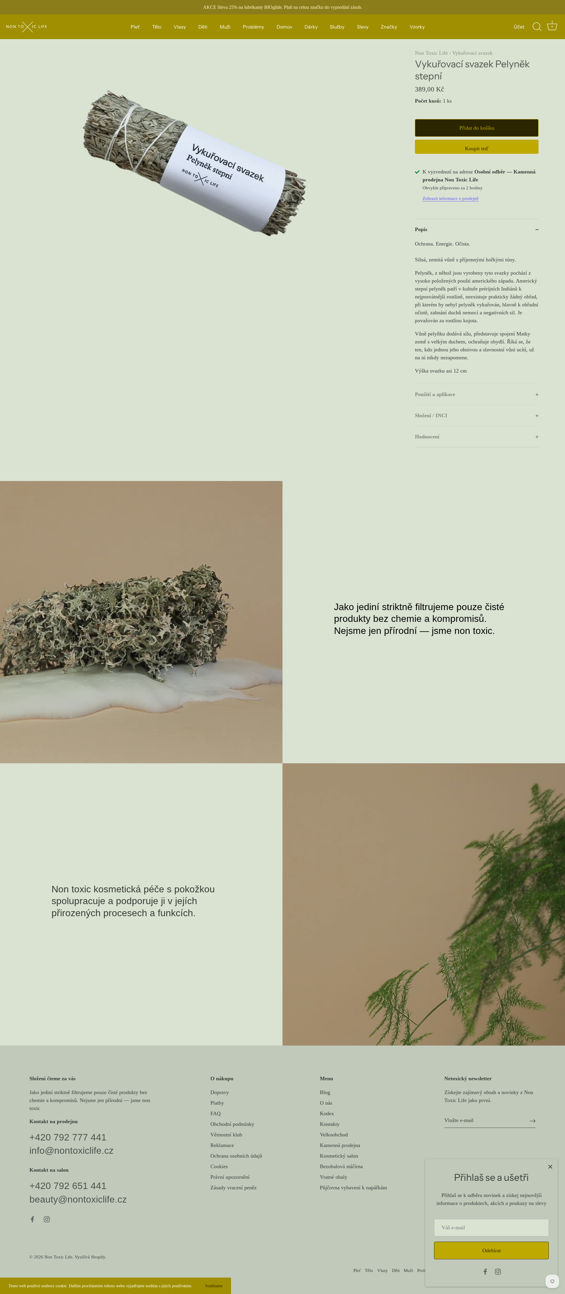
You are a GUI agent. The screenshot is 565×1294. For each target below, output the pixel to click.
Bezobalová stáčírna (341, 1166)
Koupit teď (476, 148)
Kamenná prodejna (340, 1145)
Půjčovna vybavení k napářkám (353, 1188)
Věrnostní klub (226, 1135)
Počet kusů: (428, 101)
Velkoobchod (334, 1135)
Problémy (253, 27)
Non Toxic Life (431, 53)
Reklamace (222, 1145)
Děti (202, 27)
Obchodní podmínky (232, 1124)
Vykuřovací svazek (472, 53)
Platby (217, 1103)
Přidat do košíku (476, 128)
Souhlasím (213, 1285)
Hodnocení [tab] (427, 437)
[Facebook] (485, 1271)
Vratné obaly (333, 1177)
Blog (325, 1092)
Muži (225, 27)
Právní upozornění (230, 1177)
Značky (389, 27)
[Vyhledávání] (536, 26)
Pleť (135, 27)
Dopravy (219, 1092)
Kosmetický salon (339, 1156)
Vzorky (417, 27)
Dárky (311, 27)
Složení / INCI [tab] (431, 415)
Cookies (219, 1166)
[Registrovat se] (533, 1120)
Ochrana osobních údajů (236, 1156)
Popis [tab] (421, 229)
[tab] (477, 312)
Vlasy (180, 27)
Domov (284, 27)
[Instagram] (498, 1271)
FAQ (215, 1113)
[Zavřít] (550, 1166)
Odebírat (491, 1250)
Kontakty (330, 1124)
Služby (337, 27)
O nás (326, 1103)
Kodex (327, 1113)
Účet (519, 27)
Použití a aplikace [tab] (435, 394)
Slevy (362, 27)
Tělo (156, 27)
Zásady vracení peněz (233, 1188)
